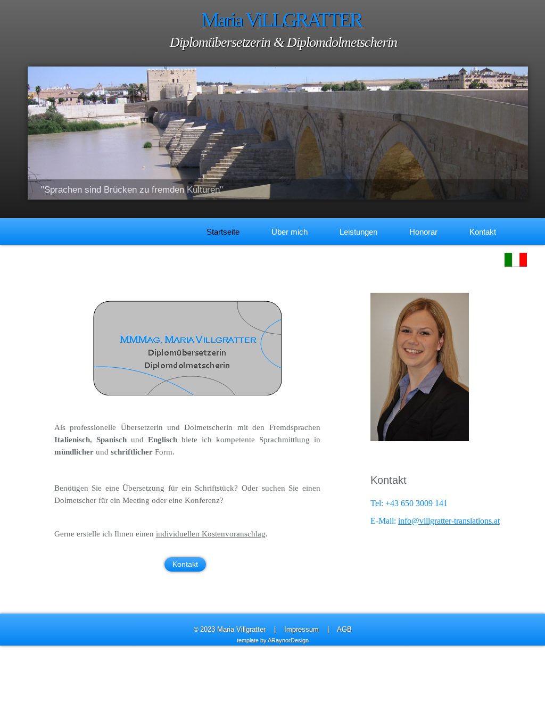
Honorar (423, 231)
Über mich (289, 231)
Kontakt (482, 231)
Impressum (301, 629)
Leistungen (358, 231)
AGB (344, 629)
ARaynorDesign (288, 640)
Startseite (223, 231)
